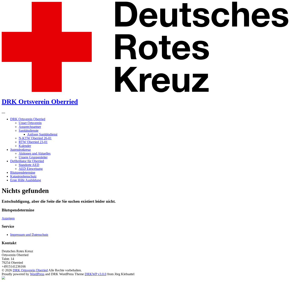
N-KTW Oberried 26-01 (35, 138)
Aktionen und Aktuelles (35, 153)
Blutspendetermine (22, 172)
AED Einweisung (31, 168)
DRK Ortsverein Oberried (40, 101)
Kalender (25, 146)
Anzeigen (8, 218)
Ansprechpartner (30, 126)
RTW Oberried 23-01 (33, 142)
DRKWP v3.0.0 (95, 274)
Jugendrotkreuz (20, 149)
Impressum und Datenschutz (29, 234)
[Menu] (3, 113)
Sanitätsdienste (28, 130)
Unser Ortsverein (30, 123)
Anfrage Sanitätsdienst (42, 134)
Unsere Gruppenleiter (33, 157)
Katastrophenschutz (23, 176)
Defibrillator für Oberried (27, 161)
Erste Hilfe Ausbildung (25, 180)
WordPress (37, 274)
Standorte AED (29, 165)
